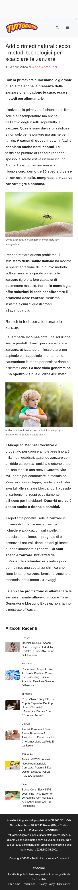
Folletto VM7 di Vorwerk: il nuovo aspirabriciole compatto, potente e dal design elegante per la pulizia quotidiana (37, 767)
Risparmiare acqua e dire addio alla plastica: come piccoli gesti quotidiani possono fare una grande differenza (38, 677)
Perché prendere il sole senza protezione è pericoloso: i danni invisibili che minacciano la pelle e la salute (38, 737)
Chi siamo (14, 883)
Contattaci (63, 858)
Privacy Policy (46, 883)
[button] (57, 27)
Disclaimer (63, 883)
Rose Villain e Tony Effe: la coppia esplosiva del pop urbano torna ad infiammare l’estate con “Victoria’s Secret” (38, 707)
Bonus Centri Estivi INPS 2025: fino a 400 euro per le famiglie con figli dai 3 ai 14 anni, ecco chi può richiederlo (37, 797)
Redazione (29, 883)
